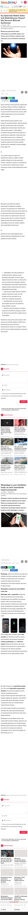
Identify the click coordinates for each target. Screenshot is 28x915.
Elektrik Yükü (12, 364)
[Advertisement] (14, 74)
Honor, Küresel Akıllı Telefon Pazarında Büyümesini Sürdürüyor (17, 10)
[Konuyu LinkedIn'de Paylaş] (13, 98)
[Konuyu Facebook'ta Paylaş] (2, 98)
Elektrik (7, 364)
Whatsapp (24, 795)
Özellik (20, 795)
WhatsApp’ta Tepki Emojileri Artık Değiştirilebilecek (19, 879)
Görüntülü (12, 795)
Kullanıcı (16, 795)
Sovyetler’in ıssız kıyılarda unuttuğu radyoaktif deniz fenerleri (6, 468)
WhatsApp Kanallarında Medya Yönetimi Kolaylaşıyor (20, 860)
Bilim (9, 25)
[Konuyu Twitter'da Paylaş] (5, 98)
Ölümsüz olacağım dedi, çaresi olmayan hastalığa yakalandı (20, 429)
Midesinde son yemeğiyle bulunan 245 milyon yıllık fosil (6, 448)
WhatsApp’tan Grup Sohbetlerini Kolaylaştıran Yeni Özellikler (6, 880)
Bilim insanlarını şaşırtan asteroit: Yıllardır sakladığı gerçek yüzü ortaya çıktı (6, 431)
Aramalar (8, 795)
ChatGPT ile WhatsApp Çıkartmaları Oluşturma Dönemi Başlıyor (20, 899)
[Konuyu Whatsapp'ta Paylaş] (9, 98)
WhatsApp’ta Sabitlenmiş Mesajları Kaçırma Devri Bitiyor (7, 898)
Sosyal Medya (11, 492)
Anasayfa (4, 25)
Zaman (16, 364)
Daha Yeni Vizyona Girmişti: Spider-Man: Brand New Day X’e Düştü (6, 861)
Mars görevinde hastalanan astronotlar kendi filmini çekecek (20, 448)
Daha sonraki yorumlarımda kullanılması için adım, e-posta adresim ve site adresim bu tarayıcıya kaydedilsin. (13, 396)
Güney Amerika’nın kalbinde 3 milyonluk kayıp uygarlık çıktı (20, 467)
